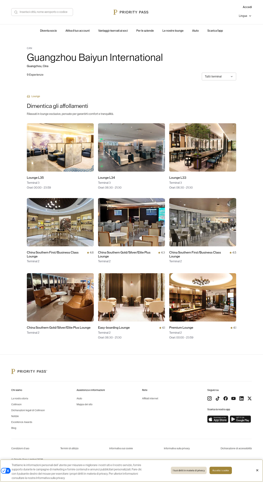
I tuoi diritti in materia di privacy (189, 470)
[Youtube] (233, 398)
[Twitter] (249, 398)
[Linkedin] (241, 398)
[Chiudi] (257, 470)
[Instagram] (209, 398)
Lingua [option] (243, 15)
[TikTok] (217, 398)
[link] (217, 419)
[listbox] (245, 16)
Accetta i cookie (220, 470)
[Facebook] (225, 398)
